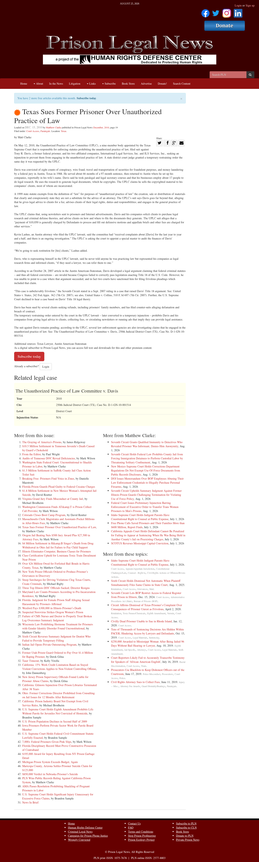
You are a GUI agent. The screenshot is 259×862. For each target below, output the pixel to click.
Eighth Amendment (156, 613)
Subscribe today (86, 98)
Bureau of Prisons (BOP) (146, 601)
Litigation (74, 83)
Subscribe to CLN (186, 827)
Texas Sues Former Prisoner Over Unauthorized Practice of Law (59, 527)
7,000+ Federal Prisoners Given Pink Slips (46, 742)
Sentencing (154, 637)
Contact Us (134, 823)
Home (23, 83)
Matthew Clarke (53, 127)
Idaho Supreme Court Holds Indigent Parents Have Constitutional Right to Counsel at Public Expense (140, 517)
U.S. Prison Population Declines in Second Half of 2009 (54, 721)
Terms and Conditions (140, 831)
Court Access (32, 131)
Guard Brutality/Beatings (153, 686)
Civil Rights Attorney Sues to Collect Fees (135, 682)
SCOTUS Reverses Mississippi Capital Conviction (139, 543)
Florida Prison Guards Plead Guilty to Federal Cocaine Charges (58, 486)
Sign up (250, 5)
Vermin (170, 613)
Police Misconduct (151, 674)
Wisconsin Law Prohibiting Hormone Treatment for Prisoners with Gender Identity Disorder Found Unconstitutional (57, 626)
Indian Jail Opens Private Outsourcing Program (49, 644)
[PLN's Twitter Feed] (216, 11)
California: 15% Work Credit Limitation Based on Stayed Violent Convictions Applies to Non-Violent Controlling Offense (59, 667)
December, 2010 (101, 127)
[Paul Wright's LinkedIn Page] (238, 11)
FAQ (130, 827)
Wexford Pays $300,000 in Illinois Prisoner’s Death (51, 608)
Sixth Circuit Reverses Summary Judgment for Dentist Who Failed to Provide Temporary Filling (56, 638)
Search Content (181, 83)
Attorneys (141, 649)
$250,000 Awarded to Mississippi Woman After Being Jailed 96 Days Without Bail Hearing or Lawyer (147, 643)
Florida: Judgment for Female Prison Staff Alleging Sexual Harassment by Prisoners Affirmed (56, 602)
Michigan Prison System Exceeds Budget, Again (50, 762)
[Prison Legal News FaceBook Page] (205, 11)
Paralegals (45, 131)
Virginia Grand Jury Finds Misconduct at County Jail (52, 499)
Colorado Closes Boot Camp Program (43, 515)
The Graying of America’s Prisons (41, 442)
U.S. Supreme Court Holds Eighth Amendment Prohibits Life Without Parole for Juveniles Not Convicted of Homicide (57, 711)
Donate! (162, 83)
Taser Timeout (30, 661)
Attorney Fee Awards (130, 686)
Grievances (142, 589)
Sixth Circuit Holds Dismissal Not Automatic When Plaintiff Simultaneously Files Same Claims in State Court (145, 583)
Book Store (128, 83)
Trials (143, 665)
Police (122, 678)
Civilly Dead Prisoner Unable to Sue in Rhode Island (141, 621)
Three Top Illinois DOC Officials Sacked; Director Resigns (56, 588)
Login (238, 5)
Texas (63, 131)
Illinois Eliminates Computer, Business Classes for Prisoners (56, 551)
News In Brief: (30, 802)
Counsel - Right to (136, 572)
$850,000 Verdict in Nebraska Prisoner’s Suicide (50, 774)
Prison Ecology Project (141, 840)
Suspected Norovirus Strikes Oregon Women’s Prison (52, 612)
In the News (56, 83)
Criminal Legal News (80, 831)
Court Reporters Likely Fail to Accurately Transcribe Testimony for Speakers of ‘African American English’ (148, 660)
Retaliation (116, 589)
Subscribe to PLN (186, 823)
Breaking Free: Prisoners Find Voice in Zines (48, 478)
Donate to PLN (184, 836)
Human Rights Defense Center (85, 827)
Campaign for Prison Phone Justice (88, 836)
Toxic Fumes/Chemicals (134, 613)
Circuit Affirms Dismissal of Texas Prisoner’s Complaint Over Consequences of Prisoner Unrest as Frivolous (146, 607)
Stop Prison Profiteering (142, 836)
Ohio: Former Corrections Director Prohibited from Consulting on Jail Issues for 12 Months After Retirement (58, 695)
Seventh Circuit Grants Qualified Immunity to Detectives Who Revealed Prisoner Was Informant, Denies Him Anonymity (147, 444)
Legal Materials (140, 637)
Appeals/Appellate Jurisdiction (139, 568)
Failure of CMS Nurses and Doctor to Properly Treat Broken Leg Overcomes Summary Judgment (57, 618)
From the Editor (31, 454)
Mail (151, 589)
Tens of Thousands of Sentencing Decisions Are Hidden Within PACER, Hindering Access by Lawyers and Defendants (147, 631)
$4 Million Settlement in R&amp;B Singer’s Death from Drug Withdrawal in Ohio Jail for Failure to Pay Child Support (57, 545)
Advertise (146, 83)
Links (92, 83)
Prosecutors (167, 674)
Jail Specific (129, 649)
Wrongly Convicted (79, 840)
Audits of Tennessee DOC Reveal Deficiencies (48, 458)
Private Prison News (187, 840)
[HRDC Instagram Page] (226, 11)
